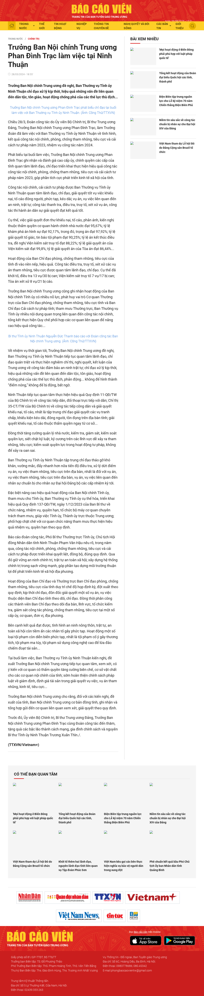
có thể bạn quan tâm (35, 774)
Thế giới (42, 26)
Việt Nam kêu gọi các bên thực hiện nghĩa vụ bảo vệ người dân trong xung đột (123, 866)
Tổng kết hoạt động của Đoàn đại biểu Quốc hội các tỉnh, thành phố (177, 77)
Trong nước (24, 26)
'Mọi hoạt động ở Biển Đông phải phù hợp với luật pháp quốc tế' (176, 54)
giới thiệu (179, 26)
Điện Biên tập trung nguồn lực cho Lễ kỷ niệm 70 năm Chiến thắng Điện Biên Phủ (176, 101)
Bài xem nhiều (144, 38)
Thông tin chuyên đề (101, 26)
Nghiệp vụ (81, 26)
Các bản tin (162, 26)
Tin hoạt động (60, 26)
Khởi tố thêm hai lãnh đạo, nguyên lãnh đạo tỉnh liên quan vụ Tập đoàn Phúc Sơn (78, 866)
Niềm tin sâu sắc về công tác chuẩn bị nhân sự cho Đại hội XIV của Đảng (177, 124)
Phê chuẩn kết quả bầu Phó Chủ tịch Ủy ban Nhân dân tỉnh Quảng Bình (169, 866)
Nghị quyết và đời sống (136, 26)
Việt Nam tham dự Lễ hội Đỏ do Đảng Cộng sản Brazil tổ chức (176, 148)
